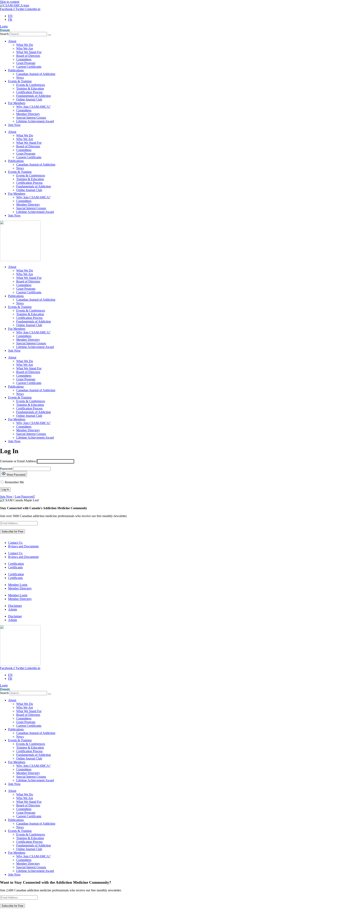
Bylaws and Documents (23, 546)
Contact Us (15, 542)
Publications (16, 70)
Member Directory (28, 114)
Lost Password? (25, 496)
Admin (12, 609)
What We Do (24, 45)
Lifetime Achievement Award (35, 121)
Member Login (17, 584)
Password (6, 468)
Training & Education (30, 88)
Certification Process (29, 92)
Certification (16, 563)
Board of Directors (28, 55)
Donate (5, 30)
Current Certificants (28, 66)
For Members (16, 103)
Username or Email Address (18, 461)
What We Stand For (29, 52)
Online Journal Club (29, 99)
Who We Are (24, 48)
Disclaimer (15, 605)
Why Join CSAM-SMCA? (33, 106)
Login (4, 26)
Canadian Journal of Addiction (35, 74)
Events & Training (20, 81)
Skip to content (9, 1)
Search (4, 34)
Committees (23, 59)
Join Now (14, 125)
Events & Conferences (30, 85)
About (12, 41)
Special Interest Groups (31, 117)
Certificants (15, 567)
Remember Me (14, 482)
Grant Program (25, 63)
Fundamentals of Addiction (33, 95)
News (20, 77)
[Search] (49, 35)
